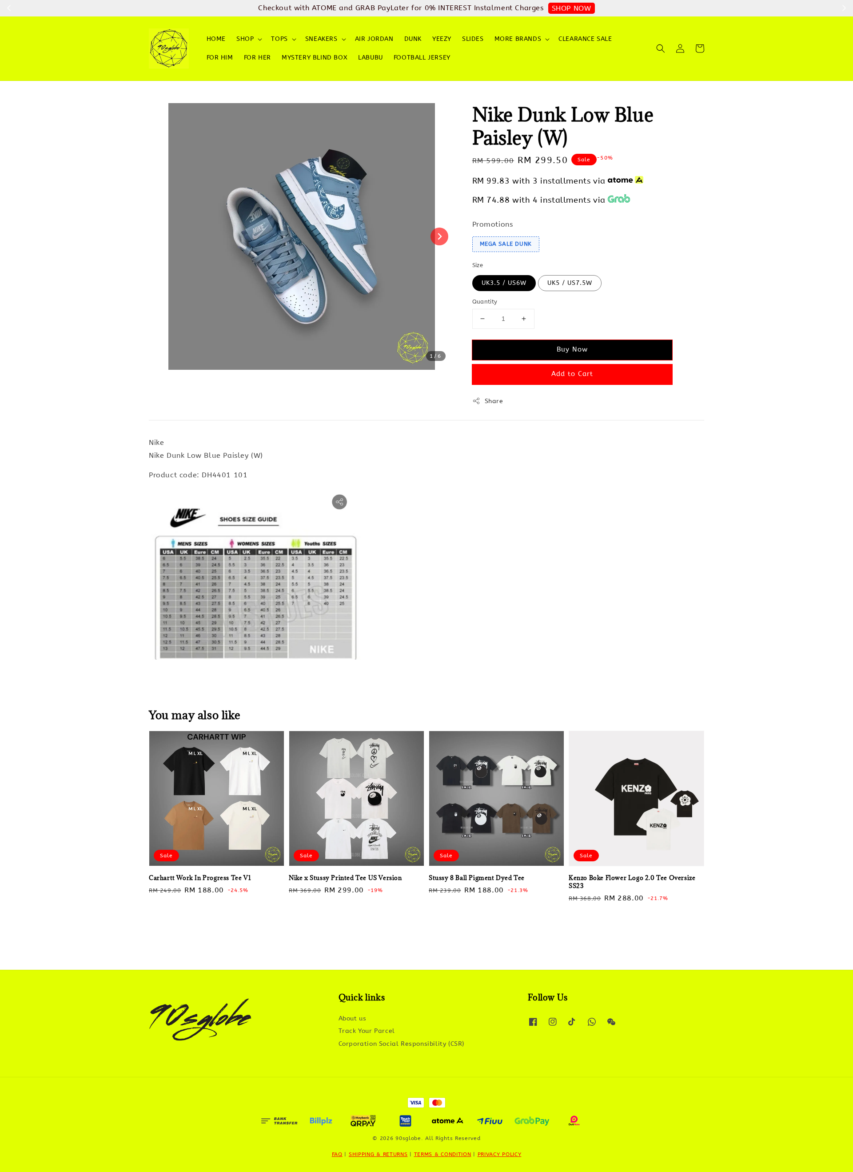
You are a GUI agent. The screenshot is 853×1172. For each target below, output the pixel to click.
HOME (216, 39)
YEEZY (441, 39)
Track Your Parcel (367, 1031)
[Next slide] (439, 236)
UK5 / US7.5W (569, 283)
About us (353, 1018)
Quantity (485, 301)
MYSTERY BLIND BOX (314, 57)
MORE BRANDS (518, 39)
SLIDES (473, 39)
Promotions (492, 224)
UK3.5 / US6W (504, 283)
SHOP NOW (571, 8)
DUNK (413, 39)
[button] (660, 48)
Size (477, 265)
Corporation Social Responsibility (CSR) (401, 1044)
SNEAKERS (321, 39)
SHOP (245, 39)
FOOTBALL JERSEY (422, 57)
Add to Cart (572, 374)
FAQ (337, 1154)
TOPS (279, 39)
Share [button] (494, 401)
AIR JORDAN (374, 39)
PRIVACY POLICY (500, 1154)
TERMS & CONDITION (442, 1154)
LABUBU (370, 57)
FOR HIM (220, 57)
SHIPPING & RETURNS (378, 1154)
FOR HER (257, 57)
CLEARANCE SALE (585, 39)
